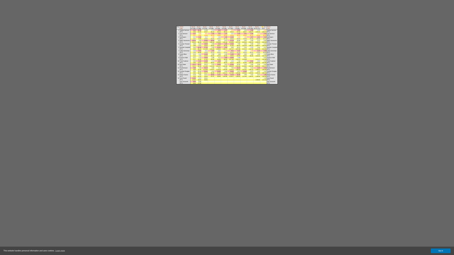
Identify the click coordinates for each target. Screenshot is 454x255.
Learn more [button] (60, 251)
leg (192, 27)
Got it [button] (441, 251)
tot (194, 27)
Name (181, 27)
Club (181, 28)
